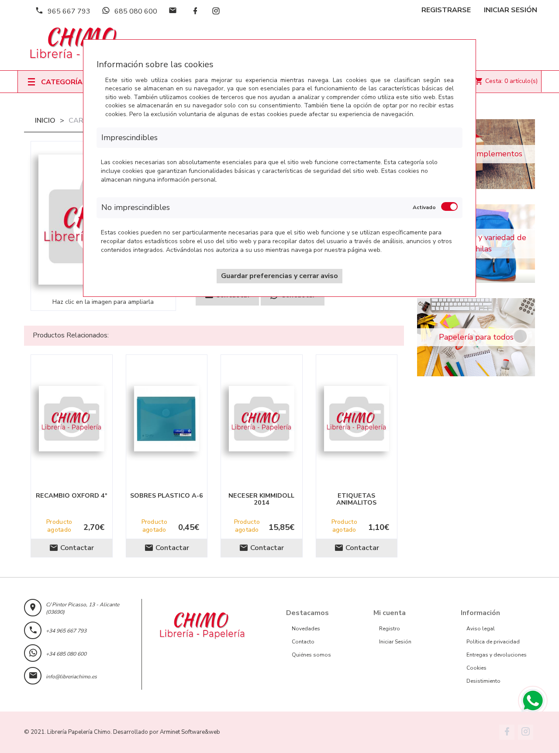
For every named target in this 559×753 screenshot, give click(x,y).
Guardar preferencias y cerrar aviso (279, 276)
